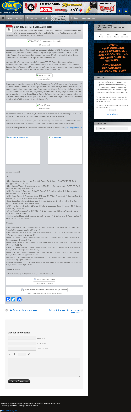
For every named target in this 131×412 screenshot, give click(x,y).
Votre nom (41, 338)
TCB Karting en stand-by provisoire (23, 310)
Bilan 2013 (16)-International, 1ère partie (33, 27)
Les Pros (19, 18)
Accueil (3, 18)
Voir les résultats (112, 114)
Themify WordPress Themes (28, 405)
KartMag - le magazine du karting (12, 403)
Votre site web (42, 349)
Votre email (41, 343)
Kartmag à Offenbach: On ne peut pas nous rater (64, 311)
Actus (10, 18)
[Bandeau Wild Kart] (69, 12)
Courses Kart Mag (60, 18)
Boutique (74, 18)
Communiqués (31, 18)
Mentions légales (31, 403)
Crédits (40, 403)
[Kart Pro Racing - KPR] (112, 73)
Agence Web (55, 403)
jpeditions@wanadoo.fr (73, 128)
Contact (47, 403)
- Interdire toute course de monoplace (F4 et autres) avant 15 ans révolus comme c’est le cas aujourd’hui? (111, 99)
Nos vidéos (45, 18)
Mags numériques (88, 18)
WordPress (13, 405)
